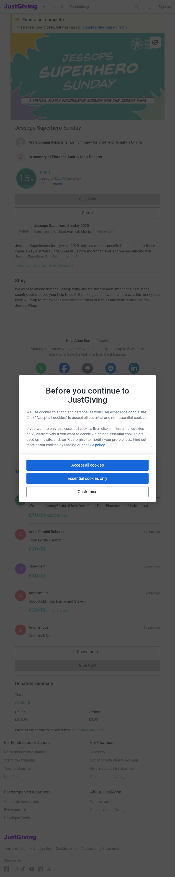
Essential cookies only (87, 478)
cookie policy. (95, 445)
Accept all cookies (87, 465)
